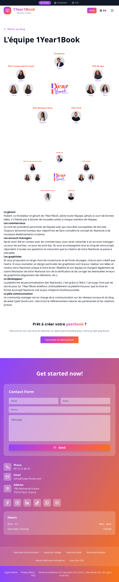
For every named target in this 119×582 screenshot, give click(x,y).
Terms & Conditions (48, 572)
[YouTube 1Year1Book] (57, 502)
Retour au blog (16, 29)
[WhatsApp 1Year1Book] (47, 502)
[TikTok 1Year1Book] (37, 502)
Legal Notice (10, 572)
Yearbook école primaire (26, 552)
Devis (92, 10)
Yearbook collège (52, 552)
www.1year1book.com (20, 301)
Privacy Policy (28, 572)
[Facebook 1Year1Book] (7, 502)
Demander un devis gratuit (59, 339)
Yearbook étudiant (95, 552)
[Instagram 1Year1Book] (17, 502)
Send (62, 447)
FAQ (33, 575)
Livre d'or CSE (77, 560)
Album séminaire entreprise (50, 560)
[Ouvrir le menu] (112, 10)
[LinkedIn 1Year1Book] (27, 502)
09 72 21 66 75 (22, 468)
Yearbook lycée (74, 552)
